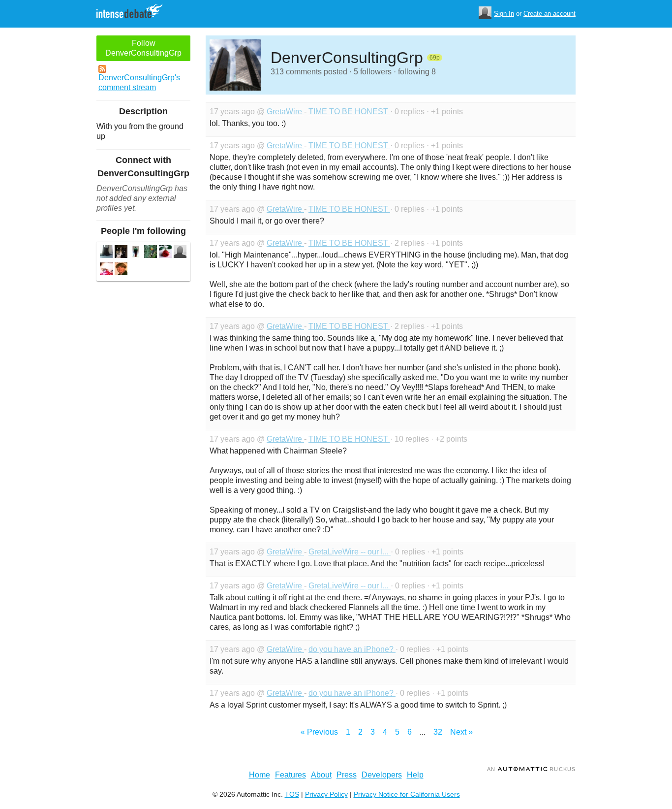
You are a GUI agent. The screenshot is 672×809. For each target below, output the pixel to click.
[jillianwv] (121, 270)
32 (437, 732)
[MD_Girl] (180, 252)
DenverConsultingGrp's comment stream (139, 82)
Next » (461, 732)
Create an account (549, 13)
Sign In (504, 13)
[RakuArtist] (135, 252)
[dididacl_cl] (150, 252)
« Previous (319, 732)
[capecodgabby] (106, 270)
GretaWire (285, 111)
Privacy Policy (326, 794)
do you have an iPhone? (352, 649)
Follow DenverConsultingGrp (143, 48)
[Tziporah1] (165, 252)
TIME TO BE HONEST (349, 111)
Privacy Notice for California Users (407, 794)
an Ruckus (531, 769)
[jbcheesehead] (121, 252)
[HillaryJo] (106, 252)
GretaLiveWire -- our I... (349, 552)
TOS (292, 794)
